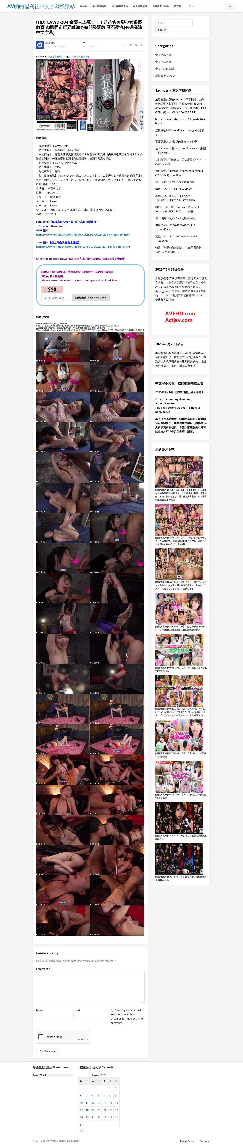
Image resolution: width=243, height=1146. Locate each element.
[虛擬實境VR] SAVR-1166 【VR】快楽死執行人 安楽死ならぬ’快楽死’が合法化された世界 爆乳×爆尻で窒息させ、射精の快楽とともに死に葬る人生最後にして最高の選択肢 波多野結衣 (181, 494)
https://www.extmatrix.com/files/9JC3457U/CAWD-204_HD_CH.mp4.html (83, 246)
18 (87, 1110)
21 (104, 1110)
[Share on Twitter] (130, 44)
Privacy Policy (187, 1141)
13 (98, 1102)
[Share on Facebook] (124, 44)
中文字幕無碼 (140, 6)
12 (93, 1102)
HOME (83, 6)
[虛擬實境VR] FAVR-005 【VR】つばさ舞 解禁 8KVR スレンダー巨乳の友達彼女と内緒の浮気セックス (181, 628)
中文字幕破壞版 (120, 6)
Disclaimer (205, 1141)
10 (81, 1102)
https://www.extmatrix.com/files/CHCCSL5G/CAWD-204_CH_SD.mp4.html (83, 234)
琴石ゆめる (84, 56)
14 (104, 1102)
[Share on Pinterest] (136, 44)
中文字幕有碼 (99, 6)
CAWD (74, 56)
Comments (89, 44)
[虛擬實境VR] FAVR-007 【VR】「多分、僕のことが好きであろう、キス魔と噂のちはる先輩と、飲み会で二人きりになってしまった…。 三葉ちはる (181, 585)
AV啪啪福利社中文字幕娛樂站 (65, 1141)
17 (81, 1110)
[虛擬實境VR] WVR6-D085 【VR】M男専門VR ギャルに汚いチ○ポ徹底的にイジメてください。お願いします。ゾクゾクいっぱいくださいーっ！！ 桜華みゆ (180, 712)
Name (39, 1010)
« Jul (80, 1130)
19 (93, 1110)
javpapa (50, 42)
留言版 (177, 6)
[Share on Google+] (141, 44)
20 (98, 1110)
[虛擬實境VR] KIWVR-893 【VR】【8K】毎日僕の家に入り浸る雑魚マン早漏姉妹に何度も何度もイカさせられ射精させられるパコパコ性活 (181, 541)
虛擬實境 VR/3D (160, 6)
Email (76, 1010)
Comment (43, 968)
